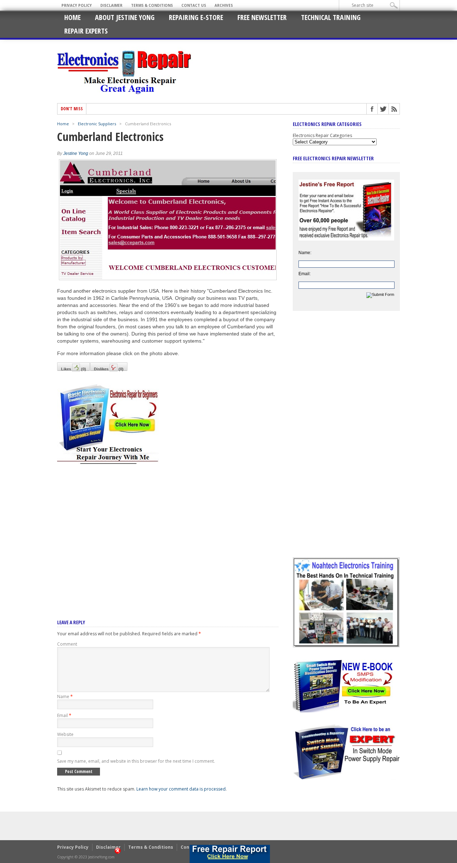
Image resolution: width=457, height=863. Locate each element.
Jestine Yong (75, 153)
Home (72, 17)
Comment (67, 644)
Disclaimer (111, 5)
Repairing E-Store (196, 17)
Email (64, 715)
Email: (304, 273)
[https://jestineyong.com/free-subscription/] (229, 854)
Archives (224, 5)
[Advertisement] (167, 532)
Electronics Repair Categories (322, 135)
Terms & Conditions (152, 5)
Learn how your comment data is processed (181, 789)
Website (65, 734)
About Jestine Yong (125, 17)
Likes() (73, 369)
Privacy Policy (76, 5)
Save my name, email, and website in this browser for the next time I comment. (136, 761)
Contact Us (193, 5)
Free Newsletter (262, 17)
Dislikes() (109, 369)
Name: (304, 252)
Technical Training (331, 17)
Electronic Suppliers (97, 123)
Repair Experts (86, 31)
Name (65, 696)
